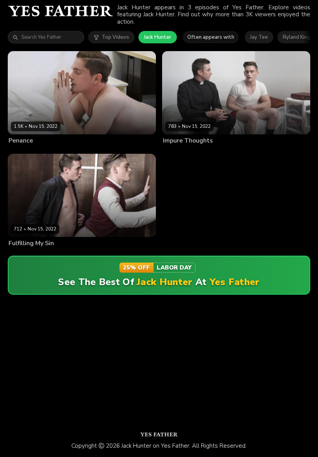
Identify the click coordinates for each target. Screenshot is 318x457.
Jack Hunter (157, 37)
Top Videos (115, 37)
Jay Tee (259, 37)
